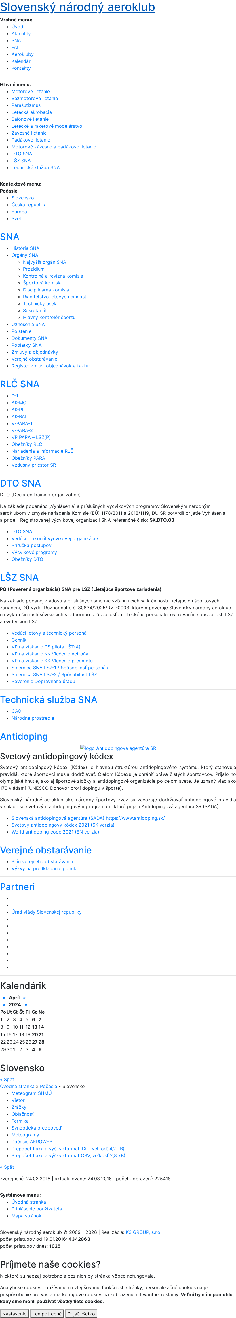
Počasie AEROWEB (32, 1141)
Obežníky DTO (27, 559)
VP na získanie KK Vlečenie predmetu (52, 660)
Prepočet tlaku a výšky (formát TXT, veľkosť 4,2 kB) (68, 1148)
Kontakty (21, 68)
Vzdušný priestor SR (34, 465)
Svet (16, 218)
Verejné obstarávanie (34, 359)
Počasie (48, 1086)
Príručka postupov (32, 545)
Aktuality (21, 33)
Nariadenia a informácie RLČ (43, 451)
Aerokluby (23, 54)
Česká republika (29, 205)
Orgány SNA (25, 255)
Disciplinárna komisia (46, 290)
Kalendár (21, 61)
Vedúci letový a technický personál (50, 633)
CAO (16, 711)
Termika (20, 1121)
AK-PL (18, 409)
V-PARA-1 (22, 423)
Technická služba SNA (48, 699)
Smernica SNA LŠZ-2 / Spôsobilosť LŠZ (54, 674)
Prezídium (34, 269)
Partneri (17, 886)
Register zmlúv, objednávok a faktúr (51, 366)
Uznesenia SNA (28, 324)
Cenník (19, 640)
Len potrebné (47, 1314)
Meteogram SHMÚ (32, 1093)
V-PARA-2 (22, 430)
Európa (19, 211)
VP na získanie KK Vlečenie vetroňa (50, 654)
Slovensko (23, 198)
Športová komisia (42, 283)
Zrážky (19, 1107)
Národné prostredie (33, 718)
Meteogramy (25, 1135)
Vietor (18, 1100)
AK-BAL (20, 416)
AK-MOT (20, 403)
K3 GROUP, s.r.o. (143, 1232)
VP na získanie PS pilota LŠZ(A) (46, 647)
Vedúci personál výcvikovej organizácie (55, 538)
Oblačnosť (23, 1114)
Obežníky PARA (28, 458)
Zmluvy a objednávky (35, 352)
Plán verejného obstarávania (42, 861)
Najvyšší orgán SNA (44, 262)
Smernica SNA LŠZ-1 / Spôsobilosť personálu (60, 667)
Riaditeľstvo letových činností (55, 296)
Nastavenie (14, 1314)
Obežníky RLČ (27, 444)
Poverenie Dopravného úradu (43, 681)
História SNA (25, 248)
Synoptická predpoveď (37, 1128)
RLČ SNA (19, 384)
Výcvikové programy (34, 552)
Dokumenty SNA (29, 338)
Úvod (17, 26)
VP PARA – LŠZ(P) (31, 437)
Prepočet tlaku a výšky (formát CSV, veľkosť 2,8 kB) (68, 1155)
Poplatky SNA (27, 345)
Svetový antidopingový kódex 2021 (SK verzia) (63, 825)
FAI (15, 47)
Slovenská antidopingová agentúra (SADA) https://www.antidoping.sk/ (88, 818)
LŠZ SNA (19, 577)
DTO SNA (20, 483)
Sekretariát (35, 310)
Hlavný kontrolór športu (49, 317)
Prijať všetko (81, 1314)
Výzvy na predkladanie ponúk (44, 868)
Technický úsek (39, 303)
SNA (16, 40)
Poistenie (21, 331)
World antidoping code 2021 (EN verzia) (55, 832)
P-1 (15, 396)
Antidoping (24, 736)
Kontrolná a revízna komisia (53, 276)
